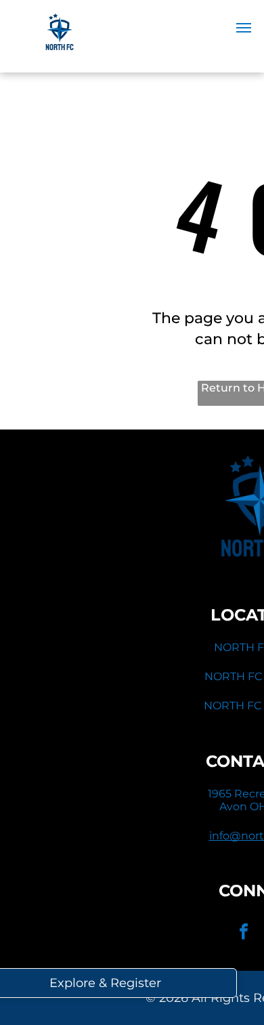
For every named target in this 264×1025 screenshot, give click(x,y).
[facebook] (244, 933)
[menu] (243, 27)
